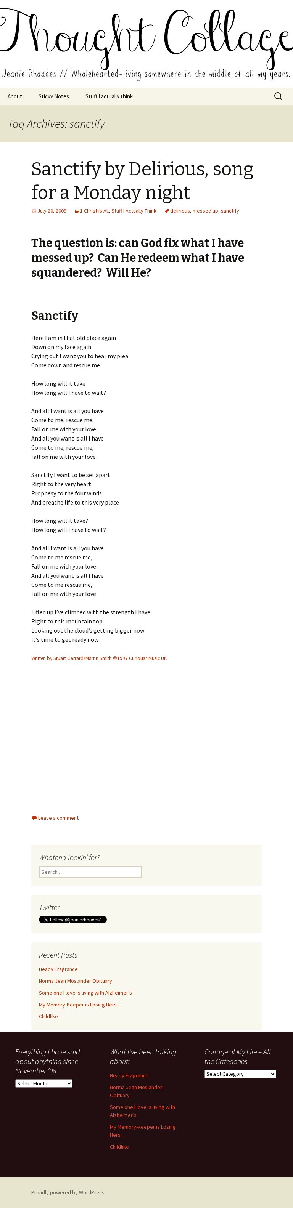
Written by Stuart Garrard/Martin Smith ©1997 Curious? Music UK (99, 658)
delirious (180, 210)
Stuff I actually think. (109, 96)
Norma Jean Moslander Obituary (75, 980)
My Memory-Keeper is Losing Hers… (80, 1004)
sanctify (230, 210)
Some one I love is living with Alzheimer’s (85, 992)
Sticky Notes (54, 96)
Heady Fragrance (58, 969)
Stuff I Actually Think (133, 210)
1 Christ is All (94, 210)
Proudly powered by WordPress (68, 1192)
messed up (205, 210)
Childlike (48, 1016)
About (15, 96)
